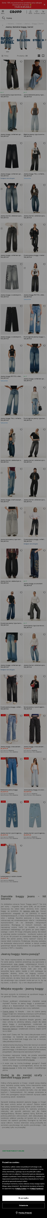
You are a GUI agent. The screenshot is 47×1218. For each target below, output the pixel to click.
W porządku (23, 1198)
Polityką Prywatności (36, 1188)
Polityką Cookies (20, 1188)
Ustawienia (23, 1205)
